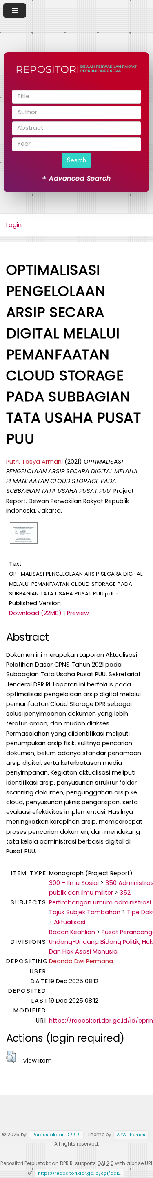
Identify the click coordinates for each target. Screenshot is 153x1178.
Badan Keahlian (72, 932)
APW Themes (131, 1135)
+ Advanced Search (76, 178)
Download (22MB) (35, 613)
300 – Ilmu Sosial (74, 883)
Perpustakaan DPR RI (56, 1135)
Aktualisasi (69, 922)
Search (76, 160)
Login (14, 225)
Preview (78, 613)
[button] (11, 1057)
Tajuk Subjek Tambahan (84, 912)
